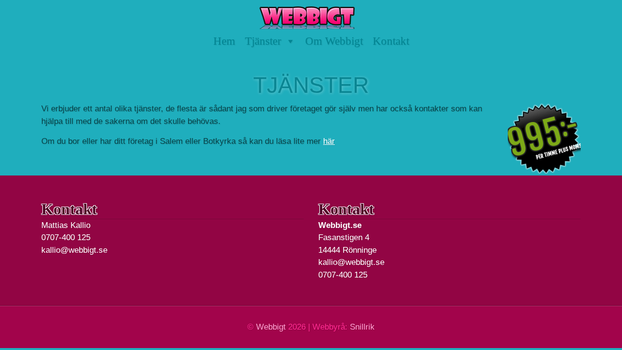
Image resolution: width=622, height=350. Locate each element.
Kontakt (391, 41)
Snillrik (362, 327)
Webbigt (271, 327)
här (329, 141)
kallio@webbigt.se (74, 250)
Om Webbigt (334, 41)
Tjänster (263, 41)
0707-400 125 (65, 237)
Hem (224, 41)
